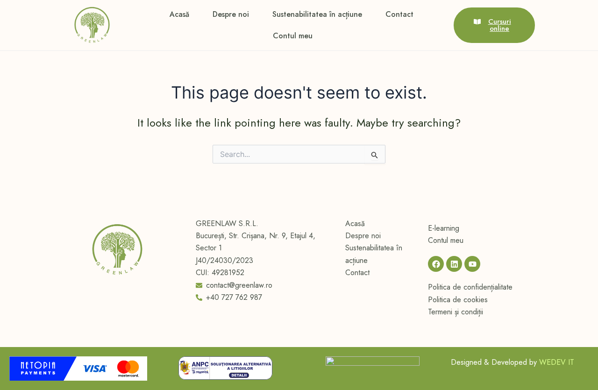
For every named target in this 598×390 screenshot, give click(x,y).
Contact (399, 14)
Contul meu (293, 35)
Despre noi (231, 14)
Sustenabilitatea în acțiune (317, 14)
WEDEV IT (556, 362)
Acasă (179, 14)
